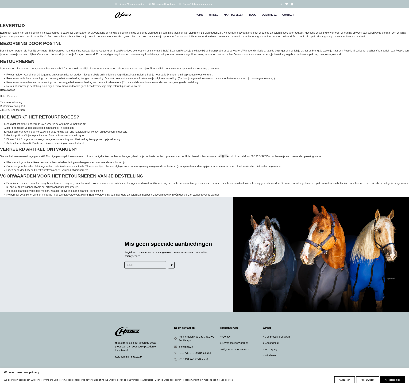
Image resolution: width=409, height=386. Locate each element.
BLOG (252, 14)
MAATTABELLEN (233, 14)
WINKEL (213, 14)
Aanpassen (344, 379)
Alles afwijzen (367, 379)
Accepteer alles (392, 379)
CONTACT (288, 14)
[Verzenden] (171, 265)
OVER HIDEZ (269, 14)
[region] (204, 377)
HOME (199, 14)
